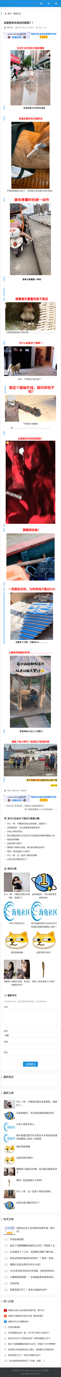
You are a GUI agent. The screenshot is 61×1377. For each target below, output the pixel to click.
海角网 (23, 790)
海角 (9, 790)
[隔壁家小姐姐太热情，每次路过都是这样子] (17, 969)
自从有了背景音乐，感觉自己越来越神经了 (24, 806)
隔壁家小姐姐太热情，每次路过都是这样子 (26, 847)
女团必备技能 (17, 1239)
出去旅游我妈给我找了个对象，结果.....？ (27, 1361)
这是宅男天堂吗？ (15, 843)
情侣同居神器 (13, 839)
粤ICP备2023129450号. (31, 1374)
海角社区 (17, 13)
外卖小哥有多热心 (15, 831)
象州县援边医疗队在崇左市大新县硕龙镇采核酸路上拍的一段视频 (44, 926)
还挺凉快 (14, 1283)
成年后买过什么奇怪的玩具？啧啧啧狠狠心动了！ (30, 1338)
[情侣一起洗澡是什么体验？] (44, 969)
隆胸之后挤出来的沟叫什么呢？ (26, 1264)
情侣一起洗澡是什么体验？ (19, 851)
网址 (6, 1052)
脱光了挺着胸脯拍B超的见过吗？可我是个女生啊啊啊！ (32, 1344)
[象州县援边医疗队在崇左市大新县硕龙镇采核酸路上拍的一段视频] (44, 911)
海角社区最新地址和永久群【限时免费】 (26, 1316)
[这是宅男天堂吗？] (44, 940)
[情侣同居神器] (17, 940)
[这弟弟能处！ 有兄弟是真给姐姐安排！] (44, 882)
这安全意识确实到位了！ (18, 859)
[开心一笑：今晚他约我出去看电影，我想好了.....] (17, 882)
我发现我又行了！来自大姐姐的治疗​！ (29, 1290)
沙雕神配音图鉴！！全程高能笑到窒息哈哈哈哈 (34, 1277)
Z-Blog (31, 1371)
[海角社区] (9, 3)
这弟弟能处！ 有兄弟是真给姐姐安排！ (24, 827)
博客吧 (46, 1371)
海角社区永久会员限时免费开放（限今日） (27, 1310)
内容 (6, 1007)
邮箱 (6, 1042)
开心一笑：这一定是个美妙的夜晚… (23, 855)
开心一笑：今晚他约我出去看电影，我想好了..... (28, 823)
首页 (9, 13)
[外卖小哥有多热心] (17, 911)
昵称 (6, 1031)
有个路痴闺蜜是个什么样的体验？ (41, 809)
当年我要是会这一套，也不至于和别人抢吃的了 (29, 1333)
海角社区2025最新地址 (18, 1321)
